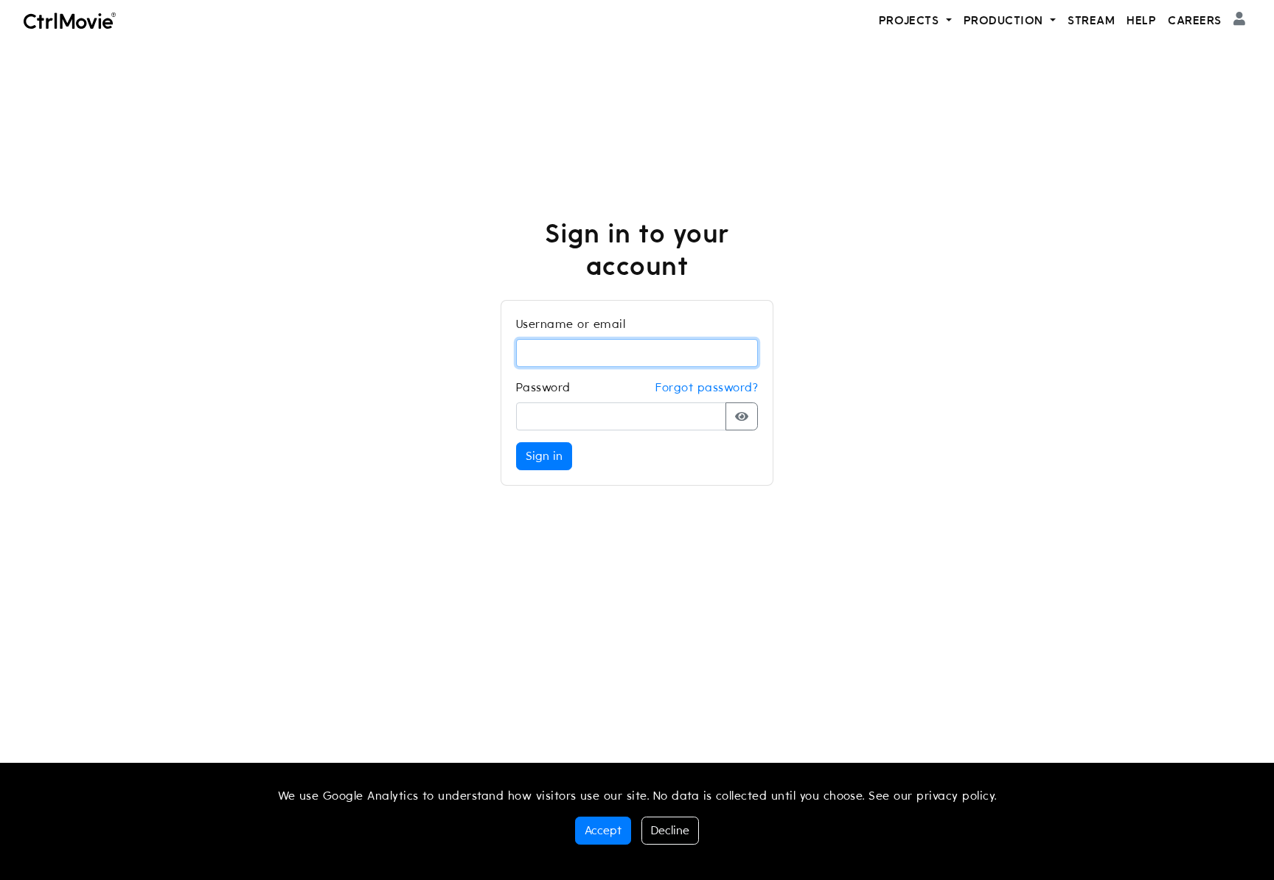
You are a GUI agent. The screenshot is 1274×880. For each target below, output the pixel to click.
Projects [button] (911, 20)
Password (543, 387)
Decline (670, 830)
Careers (1194, 20)
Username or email (570, 324)
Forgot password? (706, 387)
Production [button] (1005, 20)
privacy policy (955, 796)
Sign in (544, 456)
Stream (1091, 20)
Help (1141, 20)
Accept (603, 830)
